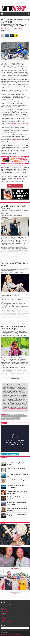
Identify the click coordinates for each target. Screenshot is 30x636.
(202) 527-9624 (4, 609)
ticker (18, 417)
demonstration (13, 414)
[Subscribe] (16, 35)
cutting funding (20, 178)
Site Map (15, 634)
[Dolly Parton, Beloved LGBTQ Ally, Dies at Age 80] (15, 291)
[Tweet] (12, 35)
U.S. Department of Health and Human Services (10, 419)
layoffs (2, 417)
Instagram (4, 620)
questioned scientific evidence (13, 129)
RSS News (4, 621)
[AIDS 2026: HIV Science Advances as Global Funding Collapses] (15, 355)
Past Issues (11, 634)
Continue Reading (15, 256)
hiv (10, 416)
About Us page (4, 611)
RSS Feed (19, 634)
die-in (18, 414)
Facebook (4, 614)
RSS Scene (10, 621)
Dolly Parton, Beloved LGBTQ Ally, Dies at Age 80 (14, 264)
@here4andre (22, 335)
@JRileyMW (19, 28)
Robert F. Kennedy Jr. (9, 417)
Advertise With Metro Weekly (6, 1)
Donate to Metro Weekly (5, 3)
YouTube (4, 618)
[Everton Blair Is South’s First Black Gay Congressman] (15, 235)
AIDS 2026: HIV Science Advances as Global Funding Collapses (13, 327)
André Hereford (5, 335)
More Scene (15, 593)
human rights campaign (21, 416)
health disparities (4, 416)
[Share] (7, 35)
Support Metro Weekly (16, 185)
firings (22, 414)
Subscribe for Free (14, 3)
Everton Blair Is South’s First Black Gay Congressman (14, 207)
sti (14, 417)
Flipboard (4, 617)
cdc (8, 414)
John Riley (4, 28)
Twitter (3, 616)
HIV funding (14, 416)
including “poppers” (16, 139)
